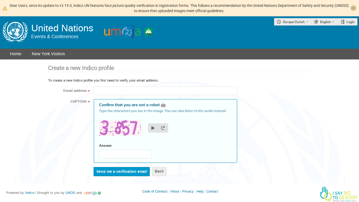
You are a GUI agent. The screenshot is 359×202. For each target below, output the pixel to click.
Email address (75, 90)
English (325, 21)
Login (350, 21)
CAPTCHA (78, 101)
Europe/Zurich (294, 21)
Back (159, 171)
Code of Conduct (155, 191)
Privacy (188, 191)
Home (15, 54)
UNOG (70, 192)
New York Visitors (48, 54)
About (174, 191)
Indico (29, 192)
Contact (212, 191)
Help (200, 191)
